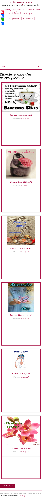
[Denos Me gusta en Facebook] (27, 20)
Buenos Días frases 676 (21, 182)
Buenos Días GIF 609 (21, 448)
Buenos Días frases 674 (21, 115)
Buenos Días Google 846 (21, 315)
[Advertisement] (21, 43)
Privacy (22, 495)
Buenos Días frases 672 (21, 248)
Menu (4, 67)
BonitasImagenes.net (21, 2)
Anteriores (8, 486)
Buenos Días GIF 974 (21, 373)
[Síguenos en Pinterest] (14, 20)
